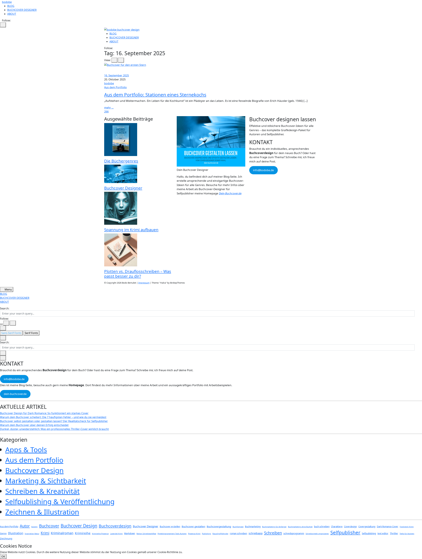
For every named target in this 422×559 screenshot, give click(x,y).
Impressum (144, 282)
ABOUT (11, 14)
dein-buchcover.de (15, 394)
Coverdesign (350, 526)
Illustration (15, 533)
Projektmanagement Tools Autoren (172, 533)
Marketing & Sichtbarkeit (45, 480)
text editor (382, 533)
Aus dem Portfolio (115, 87)
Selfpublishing (369, 533)
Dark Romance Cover (387, 526)
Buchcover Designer (123, 188)
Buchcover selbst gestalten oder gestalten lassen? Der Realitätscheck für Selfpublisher (54, 421)
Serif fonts (31, 333)
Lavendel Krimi (116, 533)
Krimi (45, 533)
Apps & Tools (26, 449)
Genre (3, 533)
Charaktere (337, 526)
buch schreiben (322, 526)
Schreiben (273, 532)
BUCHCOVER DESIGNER (22, 10)
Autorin (34, 527)
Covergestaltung (366, 526)
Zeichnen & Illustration (42, 511)
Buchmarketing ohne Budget (300, 527)
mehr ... (109, 107)
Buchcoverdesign (115, 526)
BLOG (10, 6)
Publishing (206, 533)
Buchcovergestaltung (219, 526)
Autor (25, 526)
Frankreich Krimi (407, 527)
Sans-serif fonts (11, 333)
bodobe (7, 2)
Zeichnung (6, 538)
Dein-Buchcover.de (230, 193)
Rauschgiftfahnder (220, 533)
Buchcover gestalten (193, 526)
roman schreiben (238, 533)
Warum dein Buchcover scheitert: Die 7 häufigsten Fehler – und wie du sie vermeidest (53, 417)
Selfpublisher (345, 532)
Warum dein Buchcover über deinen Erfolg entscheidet (34, 425)
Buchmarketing (253, 526)
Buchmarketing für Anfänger (274, 527)
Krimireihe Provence (100, 533)
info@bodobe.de (263, 170)
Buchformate (238, 527)
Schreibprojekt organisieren (317, 533)
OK (3, 556)
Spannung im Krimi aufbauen (131, 229)
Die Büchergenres (121, 161)
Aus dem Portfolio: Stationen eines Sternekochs (155, 94)
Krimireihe (82, 533)
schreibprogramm (293, 533)
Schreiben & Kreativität (42, 491)
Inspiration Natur (32, 533)
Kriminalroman (62, 533)
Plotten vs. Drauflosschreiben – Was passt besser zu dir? (137, 274)
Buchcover (49, 526)
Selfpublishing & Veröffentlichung (60, 501)
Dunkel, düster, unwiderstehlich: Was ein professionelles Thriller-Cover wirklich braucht (54, 429)
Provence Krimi (194, 533)
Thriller (394, 533)
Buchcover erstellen (170, 526)
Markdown (129, 533)
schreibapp (256, 533)
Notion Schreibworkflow (146, 533)
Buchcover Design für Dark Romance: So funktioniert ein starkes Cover (44, 413)
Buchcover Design (34, 470)
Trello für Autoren (407, 533)
